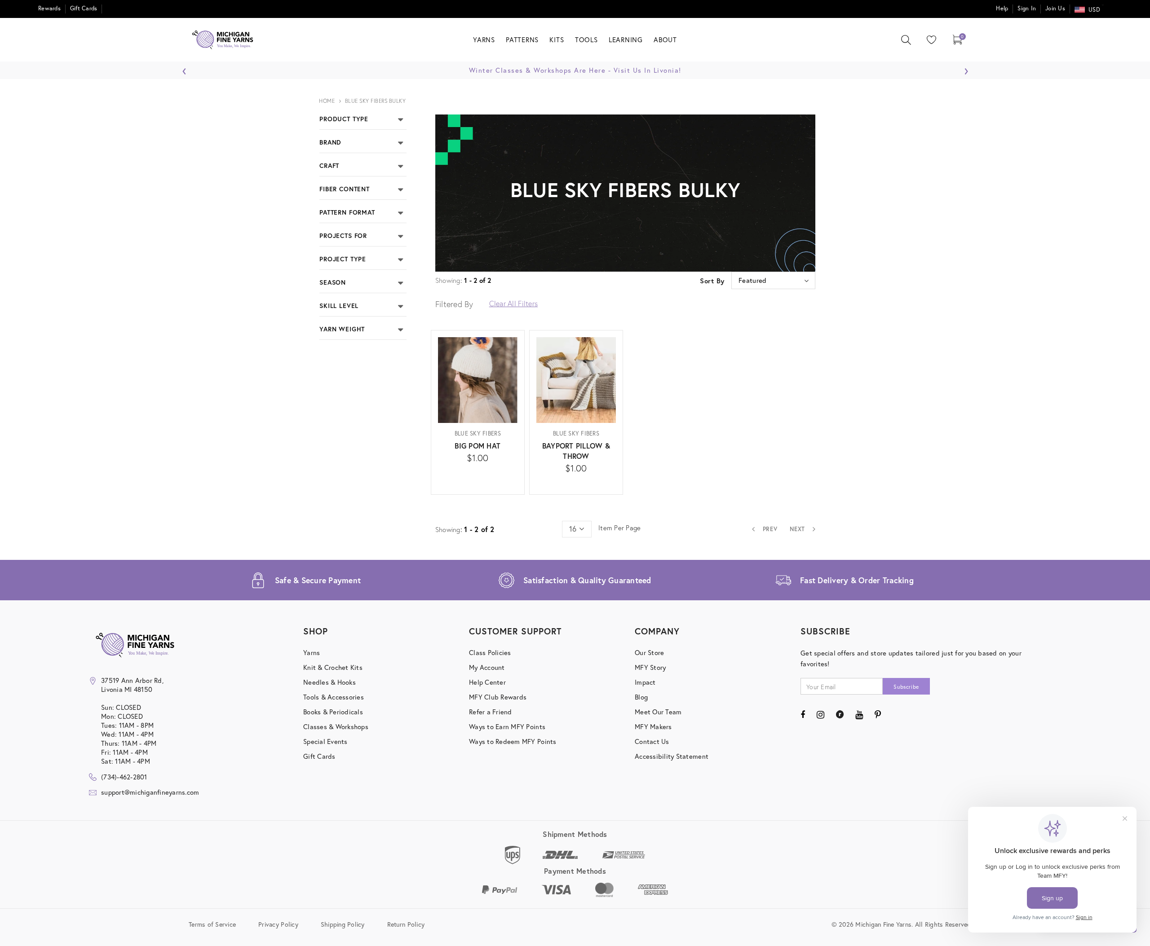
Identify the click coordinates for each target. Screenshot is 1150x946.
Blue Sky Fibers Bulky (375, 100)
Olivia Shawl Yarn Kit (1052, 289)
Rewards (49, 8)
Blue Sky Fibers (478, 433)
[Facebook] (803, 714)
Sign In (1026, 8)
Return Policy (406, 924)
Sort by (712, 280)
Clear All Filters (513, 303)
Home (327, 100)
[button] (400, 118)
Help (1002, 8)
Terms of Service (212, 924)
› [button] (966, 68)
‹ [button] (184, 68)
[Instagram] (820, 714)
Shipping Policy (343, 924)
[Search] (906, 40)
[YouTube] (859, 714)
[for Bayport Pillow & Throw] (576, 482)
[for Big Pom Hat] (478, 471)
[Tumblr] (840, 714)
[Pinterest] (878, 714)
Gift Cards (83, 8)
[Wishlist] (929, 39)
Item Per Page (619, 527)
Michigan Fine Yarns (1052, 274)
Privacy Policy (278, 924)
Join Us (1055, 8)
